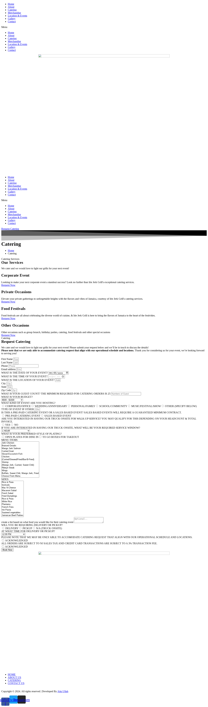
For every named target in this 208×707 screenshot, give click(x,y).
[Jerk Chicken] (20, 443)
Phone (4, 365)
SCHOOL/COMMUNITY (113, 406)
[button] (104, 27)
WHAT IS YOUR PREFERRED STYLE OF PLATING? (31, 433)
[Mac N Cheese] (12, 487)
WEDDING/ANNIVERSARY (51, 406)
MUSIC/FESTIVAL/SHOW (146, 406)
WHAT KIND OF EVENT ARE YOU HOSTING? (28, 402)
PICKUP (27, 528)
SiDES (4, 479)
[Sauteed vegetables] (12, 512)
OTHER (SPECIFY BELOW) (181, 406)
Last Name (7, 362)
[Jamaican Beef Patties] (12, 515)
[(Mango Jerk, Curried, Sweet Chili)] (20, 465)
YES (7, 424)
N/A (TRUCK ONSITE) (49, 528)
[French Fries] (12, 507)
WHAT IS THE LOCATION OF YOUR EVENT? (28, 380)
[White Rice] (12, 501)
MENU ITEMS (9, 440)
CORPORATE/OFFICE (18, 406)
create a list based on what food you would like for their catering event (37, 522)
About (11, 7)
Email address (8, 369)
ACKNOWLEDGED (16, 540)
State (4, 386)
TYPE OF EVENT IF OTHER (18, 409)
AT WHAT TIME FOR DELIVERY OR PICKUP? (28, 531)
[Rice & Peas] (12, 482)
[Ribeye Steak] (20, 467)
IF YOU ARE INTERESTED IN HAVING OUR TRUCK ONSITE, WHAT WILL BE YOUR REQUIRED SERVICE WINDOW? (70, 427)
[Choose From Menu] (20, 476)
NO (16, 424)
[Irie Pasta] (12, 510)
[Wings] (20, 470)
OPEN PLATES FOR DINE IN (22, 437)
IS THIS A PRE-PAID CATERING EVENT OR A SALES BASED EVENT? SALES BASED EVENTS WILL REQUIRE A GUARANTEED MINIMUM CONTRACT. (91, 412)
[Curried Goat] (20, 451)
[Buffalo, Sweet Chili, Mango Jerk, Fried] (20, 473)
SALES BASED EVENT (57, 415)
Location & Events (17, 15)
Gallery (11, 18)
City (3, 383)
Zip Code (6, 390)
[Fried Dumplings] (12, 496)
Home (11, 4)
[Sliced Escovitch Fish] (20, 454)
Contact (12, 21)
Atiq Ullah (62, 691)
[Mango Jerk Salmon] (20, 448)
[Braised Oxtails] (20, 445)
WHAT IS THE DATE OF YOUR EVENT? (25, 372)
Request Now (8, 285)
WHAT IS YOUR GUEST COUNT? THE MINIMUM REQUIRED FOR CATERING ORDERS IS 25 (56, 393)
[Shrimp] (20, 462)
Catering (12, 9)
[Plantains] (12, 504)
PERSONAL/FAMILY (83, 406)
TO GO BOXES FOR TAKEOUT (60, 437)
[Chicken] (20, 456)
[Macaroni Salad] (12, 490)
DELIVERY (12, 528)
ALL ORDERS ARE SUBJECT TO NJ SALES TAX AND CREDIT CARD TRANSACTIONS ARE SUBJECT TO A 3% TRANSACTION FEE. (79, 543)
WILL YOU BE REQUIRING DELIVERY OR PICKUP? (32, 525)
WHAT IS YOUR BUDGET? (17, 396)
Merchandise (14, 12)
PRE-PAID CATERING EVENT (22, 415)
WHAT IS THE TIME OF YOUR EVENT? (24, 376)
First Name (7, 359)
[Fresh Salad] (12, 493)
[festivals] (12, 485)
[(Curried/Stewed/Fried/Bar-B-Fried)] (20, 459)
